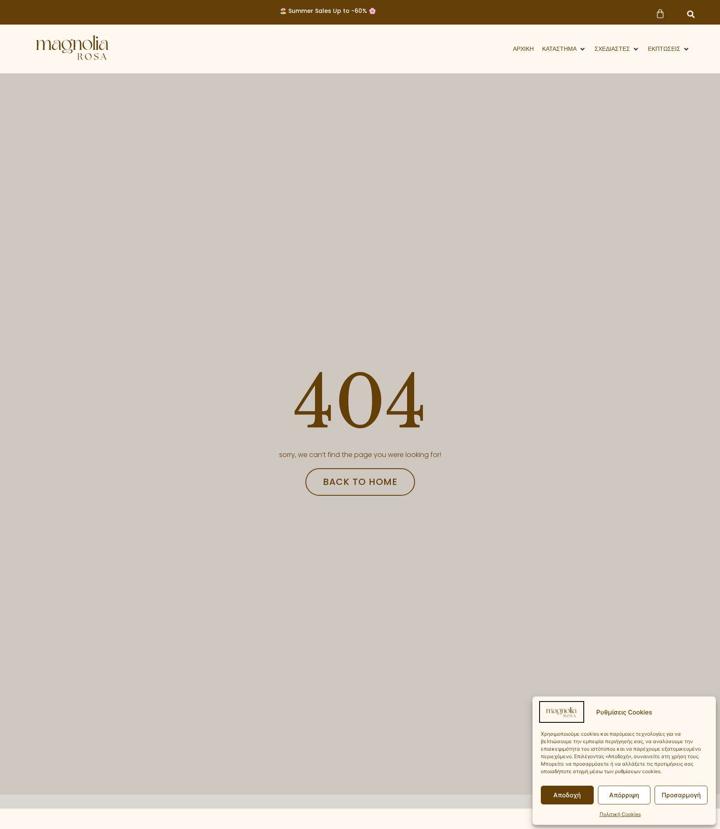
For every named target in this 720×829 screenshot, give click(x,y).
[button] (691, 14)
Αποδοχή (567, 795)
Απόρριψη (624, 795)
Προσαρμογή (681, 795)
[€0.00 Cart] (660, 13)
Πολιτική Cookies (620, 814)
